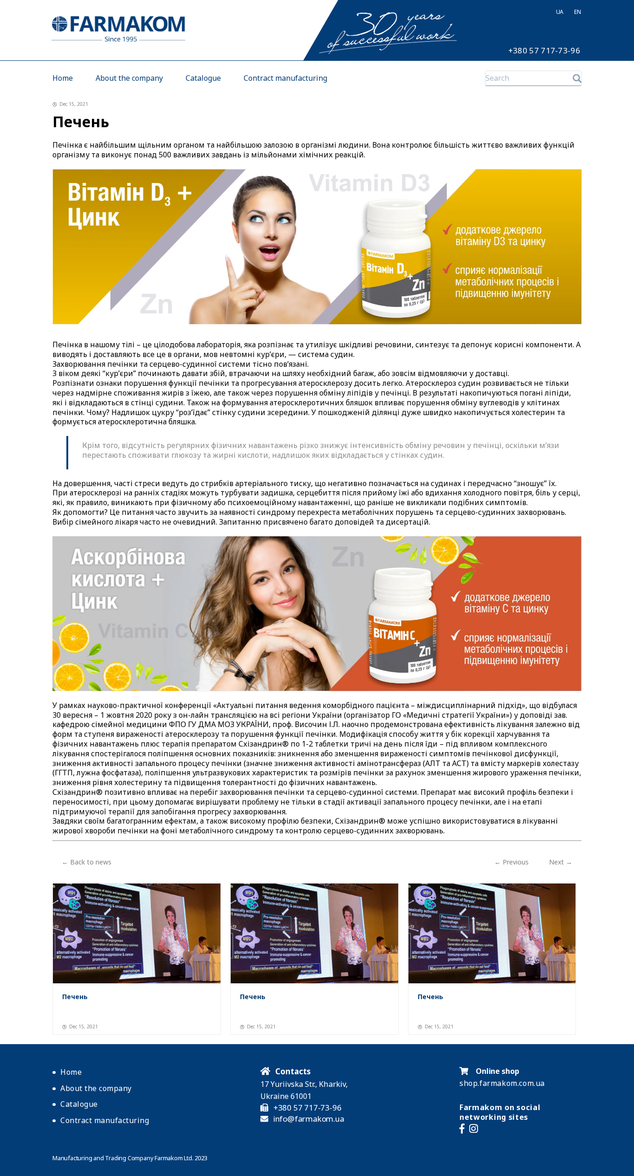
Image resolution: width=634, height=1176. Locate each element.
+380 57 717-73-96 (544, 50)
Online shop (496, 1071)
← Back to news (86, 862)
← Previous (511, 862)
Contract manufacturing (285, 78)
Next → (560, 862)
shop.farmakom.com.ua (502, 1083)
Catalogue (203, 78)
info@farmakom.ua (308, 1119)
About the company (129, 78)
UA (559, 12)
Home (62, 78)
